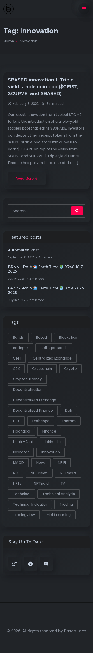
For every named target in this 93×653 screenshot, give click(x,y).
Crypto (70, 368)
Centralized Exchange (52, 358)
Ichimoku (53, 441)
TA (63, 483)
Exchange (40, 420)
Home (8, 41)
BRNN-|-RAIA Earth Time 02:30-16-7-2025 (46, 290)
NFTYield (41, 483)
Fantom (69, 420)
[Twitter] (14, 564)
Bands (18, 337)
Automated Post (23, 250)
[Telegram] (30, 564)
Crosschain (42, 368)
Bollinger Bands (53, 347)
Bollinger (20, 347)
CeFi (17, 358)
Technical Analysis (58, 493)
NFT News (39, 473)
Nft (15, 473)
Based (41, 337)
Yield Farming (59, 514)
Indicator (21, 452)
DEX (16, 420)
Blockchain (68, 337)
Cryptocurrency (27, 379)
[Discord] (46, 564)
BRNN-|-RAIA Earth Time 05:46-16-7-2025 (46, 269)
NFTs (17, 483)
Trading (66, 504)
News (41, 462)
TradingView (24, 514)
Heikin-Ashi (23, 441)
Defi (68, 410)
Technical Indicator (30, 504)
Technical (21, 493)
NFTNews (68, 473)
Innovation (50, 452)
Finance (49, 431)
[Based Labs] (8, 9)
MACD (18, 462)
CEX (16, 368)
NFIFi (62, 462)
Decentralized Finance (33, 410)
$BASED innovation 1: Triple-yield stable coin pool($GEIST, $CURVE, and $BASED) (43, 86)
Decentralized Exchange (34, 400)
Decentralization (27, 389)
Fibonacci (21, 431)
